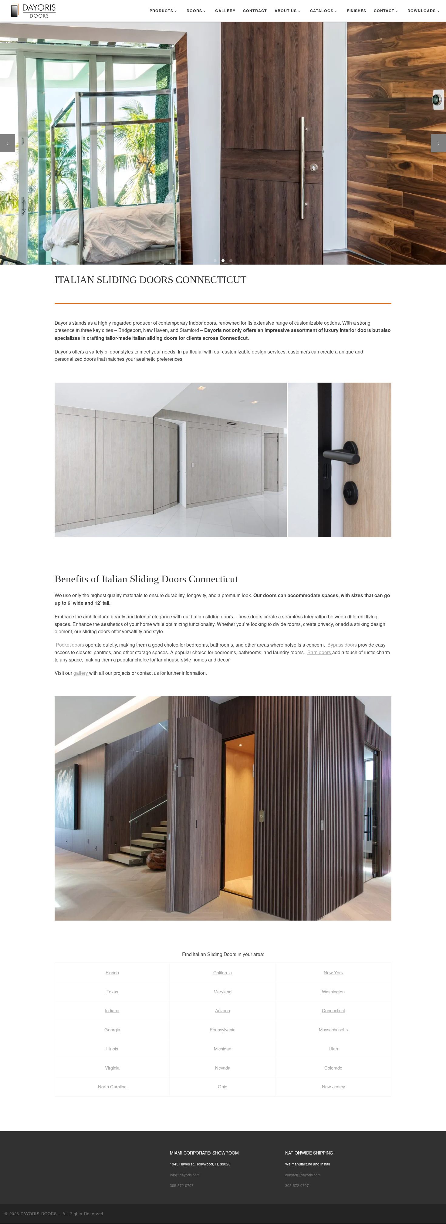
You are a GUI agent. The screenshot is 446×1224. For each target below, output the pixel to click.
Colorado (333, 1067)
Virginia (112, 1067)
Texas (112, 991)
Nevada (222, 1067)
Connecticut (333, 1010)
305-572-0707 (182, 1185)
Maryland (222, 991)
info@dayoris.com (185, 1174)
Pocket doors (70, 644)
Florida (112, 972)
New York (333, 972)
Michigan (222, 1048)
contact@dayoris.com (303, 1174)
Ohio (222, 1086)
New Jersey (333, 1086)
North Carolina (112, 1086)
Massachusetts (333, 1029)
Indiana (112, 1010)
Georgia (112, 1029)
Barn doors (319, 652)
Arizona (222, 1010)
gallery (81, 672)
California (222, 972)
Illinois (112, 1048)
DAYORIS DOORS (39, 1213)
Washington (333, 991)
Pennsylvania (222, 1029)
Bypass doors (342, 644)
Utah (333, 1048)
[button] (171, 460)
